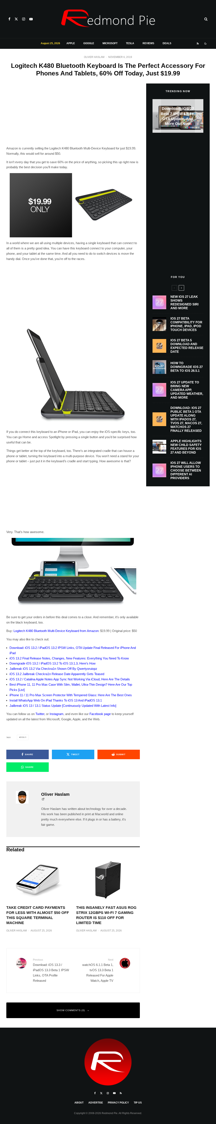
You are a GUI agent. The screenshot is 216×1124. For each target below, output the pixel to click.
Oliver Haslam (94, 57)
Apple (70, 43)
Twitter (39, 714)
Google (88, 43)
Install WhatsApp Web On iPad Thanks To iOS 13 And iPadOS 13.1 (55, 700)
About (79, 1102)
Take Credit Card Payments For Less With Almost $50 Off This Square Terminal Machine (37, 915)
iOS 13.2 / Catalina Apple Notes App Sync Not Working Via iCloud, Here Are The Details (69, 679)
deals (23, 737)
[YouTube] (31, 19)
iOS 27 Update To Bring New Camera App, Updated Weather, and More (186, 389)
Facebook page (100, 714)
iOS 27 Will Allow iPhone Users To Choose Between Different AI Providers (185, 470)
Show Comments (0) (71, 1010)
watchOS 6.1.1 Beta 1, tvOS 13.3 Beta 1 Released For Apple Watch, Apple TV (97, 970)
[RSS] (197, 43)
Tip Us (138, 1102)
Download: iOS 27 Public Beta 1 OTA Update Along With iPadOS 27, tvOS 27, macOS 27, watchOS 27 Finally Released (186, 419)
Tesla (130, 43)
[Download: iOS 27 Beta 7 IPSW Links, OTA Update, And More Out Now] (178, 116)
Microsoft (110, 43)
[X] (16, 19)
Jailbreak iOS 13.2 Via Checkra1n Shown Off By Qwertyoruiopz (53, 668)
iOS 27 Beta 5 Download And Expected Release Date (186, 345)
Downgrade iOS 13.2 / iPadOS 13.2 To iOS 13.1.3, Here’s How (52, 663)
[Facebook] (9, 19)
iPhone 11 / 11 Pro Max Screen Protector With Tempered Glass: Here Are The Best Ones (70, 695)
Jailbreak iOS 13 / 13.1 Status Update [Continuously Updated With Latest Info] (62, 705)
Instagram (56, 714)
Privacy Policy (118, 1102)
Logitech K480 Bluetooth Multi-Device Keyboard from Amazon (56, 631)
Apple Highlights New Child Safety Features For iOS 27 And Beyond (186, 446)
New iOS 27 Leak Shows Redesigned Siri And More (184, 302)
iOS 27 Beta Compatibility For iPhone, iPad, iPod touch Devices (186, 324)
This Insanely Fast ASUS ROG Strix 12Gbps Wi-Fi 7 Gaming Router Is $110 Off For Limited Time (106, 915)
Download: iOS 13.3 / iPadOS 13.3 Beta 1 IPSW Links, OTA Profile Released (51, 970)
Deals (167, 43)
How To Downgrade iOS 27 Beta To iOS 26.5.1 (186, 366)
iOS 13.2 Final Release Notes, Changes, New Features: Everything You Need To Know (69, 658)
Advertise (95, 1102)
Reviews (148, 43)
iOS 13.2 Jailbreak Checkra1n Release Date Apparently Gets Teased (56, 674)
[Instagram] (23, 19)
